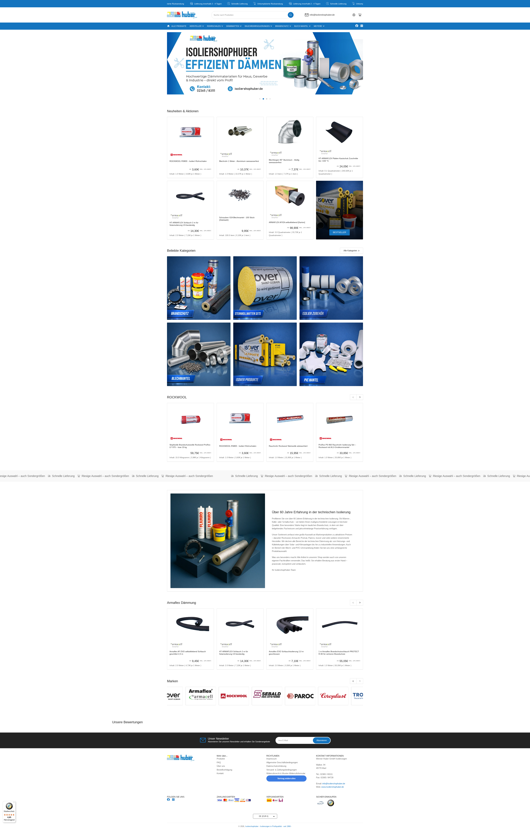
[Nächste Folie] (270, 99)
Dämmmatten (232, 26)
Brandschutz (282, 26)
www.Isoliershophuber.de (332, 787)
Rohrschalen (214, 26)
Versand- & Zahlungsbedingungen (281, 770)
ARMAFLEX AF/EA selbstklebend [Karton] (287, 222)
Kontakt (220, 773)
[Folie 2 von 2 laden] (266, 99)
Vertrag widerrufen (286, 778)
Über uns (221, 766)
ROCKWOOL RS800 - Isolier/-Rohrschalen (188, 161)
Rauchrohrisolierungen (257, 26)
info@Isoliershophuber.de (322, 15)
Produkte (221, 759)
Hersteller (195, 26)
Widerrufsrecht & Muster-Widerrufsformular (285, 773)
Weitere (318, 26)
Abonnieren (321, 740)
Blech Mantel (301, 26)
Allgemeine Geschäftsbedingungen (282, 762)
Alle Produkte (178, 26)
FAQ (219, 762)
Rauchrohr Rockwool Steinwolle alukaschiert (288, 446)
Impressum (271, 759)
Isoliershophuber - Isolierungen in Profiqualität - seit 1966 (268, 826)
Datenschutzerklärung (276, 766)
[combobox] (253, 15)
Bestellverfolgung (224, 770)
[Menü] (14, 802)
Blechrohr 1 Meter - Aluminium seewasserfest (239, 161)
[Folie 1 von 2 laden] (263, 99)
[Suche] (290, 15)
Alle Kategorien (350, 250)
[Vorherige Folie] (260, 99)
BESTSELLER (339, 232)
